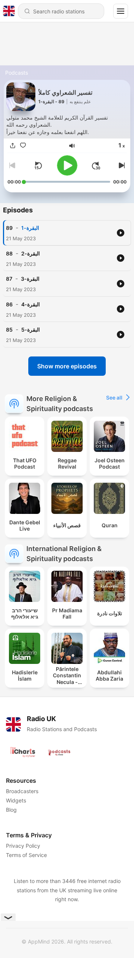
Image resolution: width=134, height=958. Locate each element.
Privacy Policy (23, 846)
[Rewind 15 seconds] (38, 166)
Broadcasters (22, 791)
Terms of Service (26, 855)
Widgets (16, 800)
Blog (11, 810)
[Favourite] (23, 146)
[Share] (12, 146)
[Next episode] (121, 166)
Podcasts (16, 72)
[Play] (67, 165)
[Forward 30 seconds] (96, 166)
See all (114, 397)
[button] (72, 146)
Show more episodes (67, 366)
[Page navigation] (120, 11)
